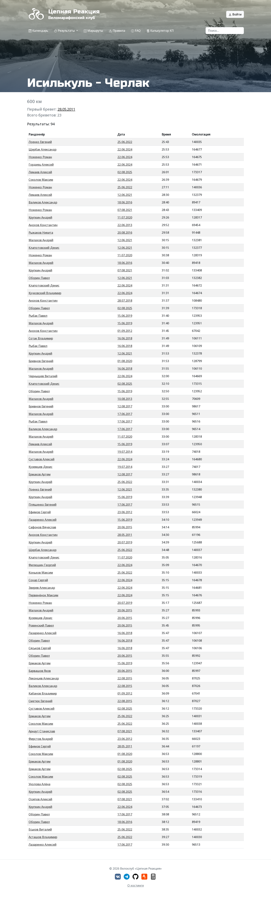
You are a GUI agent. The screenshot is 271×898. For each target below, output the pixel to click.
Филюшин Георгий (42, 565)
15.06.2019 (124, 316)
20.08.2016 (124, 233)
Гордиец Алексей (41, 165)
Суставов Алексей (41, 459)
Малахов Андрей (41, 240)
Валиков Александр (43, 202)
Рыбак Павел (38, 316)
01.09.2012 (124, 331)
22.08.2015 (124, 678)
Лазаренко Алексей (42, 520)
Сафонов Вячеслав (42, 527)
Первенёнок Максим (43, 595)
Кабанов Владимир (43, 693)
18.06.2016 (124, 202)
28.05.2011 (66, 109)
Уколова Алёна (39, 784)
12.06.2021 (124, 195)
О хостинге (135, 885)
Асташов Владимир (43, 837)
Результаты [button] (66, 31)
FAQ (137, 31)
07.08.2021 (124, 210)
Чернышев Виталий (43, 376)
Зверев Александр (42, 588)
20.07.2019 (124, 542)
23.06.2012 (124, 512)
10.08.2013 (124, 399)
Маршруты (95, 31)
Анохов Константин (43, 225)
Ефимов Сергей (40, 512)
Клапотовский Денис (44, 248)
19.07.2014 (124, 452)
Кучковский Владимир (45, 293)
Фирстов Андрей (41, 739)
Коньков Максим (41, 573)
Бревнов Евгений (41, 361)
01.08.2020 (124, 361)
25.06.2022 (124, 142)
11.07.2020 (124, 217)
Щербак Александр (42, 149)
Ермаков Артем (40, 474)
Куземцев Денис (40, 467)
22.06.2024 (124, 149)
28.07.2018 (124, 301)
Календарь (40, 31)
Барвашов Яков (40, 671)
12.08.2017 (124, 406)
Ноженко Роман (40, 157)
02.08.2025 (124, 172)
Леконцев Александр (44, 678)
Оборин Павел (39, 278)
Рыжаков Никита (41, 233)
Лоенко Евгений (40, 142)
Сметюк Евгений (40, 701)
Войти (237, 14)
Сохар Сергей (38, 580)
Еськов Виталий (40, 829)
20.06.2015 (124, 527)
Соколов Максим (41, 180)
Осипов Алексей (40, 799)
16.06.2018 (124, 338)
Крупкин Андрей (40, 217)
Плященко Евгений (42, 505)
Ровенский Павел (41, 625)
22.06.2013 (124, 225)
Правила (118, 31)
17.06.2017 (124, 414)
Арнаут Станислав (42, 731)
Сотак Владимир (41, 338)
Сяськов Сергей (40, 648)
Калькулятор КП (162, 31)
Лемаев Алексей (40, 172)
